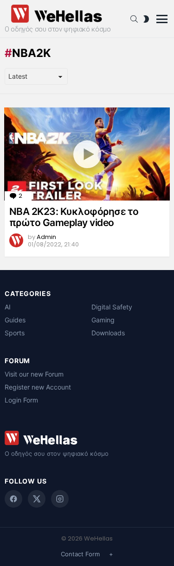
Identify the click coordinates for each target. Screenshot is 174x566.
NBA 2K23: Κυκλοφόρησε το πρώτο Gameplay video (73, 217)
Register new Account (38, 387)
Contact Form (80, 554)
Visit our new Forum (34, 374)
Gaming (103, 320)
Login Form (21, 400)
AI (8, 307)
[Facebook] (13, 499)
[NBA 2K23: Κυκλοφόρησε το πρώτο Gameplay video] (87, 154)
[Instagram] (60, 499)
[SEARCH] (134, 19)
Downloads (108, 333)
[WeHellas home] (87, 438)
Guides (15, 320)
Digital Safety (111, 307)
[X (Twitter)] (36, 499)
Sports (15, 333)
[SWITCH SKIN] (146, 19)
